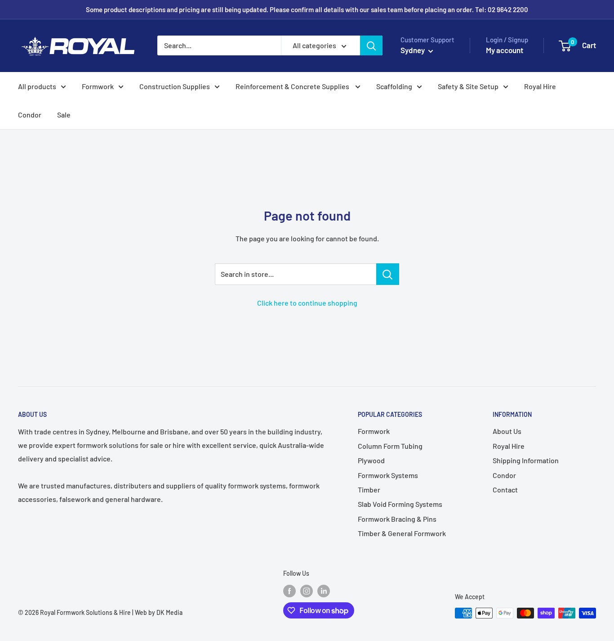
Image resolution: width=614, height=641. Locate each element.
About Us (507, 431)
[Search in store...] (387, 274)
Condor (29, 114)
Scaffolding (394, 86)
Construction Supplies (174, 86)
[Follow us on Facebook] (289, 591)
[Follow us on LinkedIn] (323, 591)
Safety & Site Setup (468, 86)
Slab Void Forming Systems (400, 504)
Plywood (371, 460)
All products (37, 86)
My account (504, 49)
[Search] (371, 45)
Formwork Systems (388, 475)
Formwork (98, 86)
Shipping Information (526, 460)
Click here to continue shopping (307, 302)
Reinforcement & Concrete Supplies (293, 86)
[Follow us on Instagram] (306, 591)
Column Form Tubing (390, 446)
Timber (369, 489)
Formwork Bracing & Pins (397, 519)
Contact (505, 489)
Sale (64, 114)
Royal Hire (540, 86)
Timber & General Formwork (402, 533)
